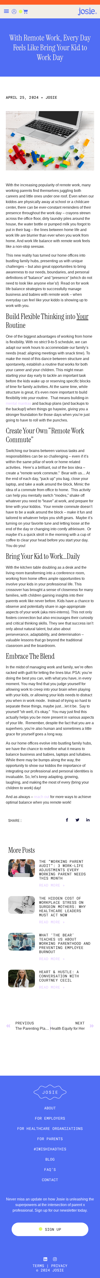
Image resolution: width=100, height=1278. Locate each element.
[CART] (23, 11)
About (50, 1107)
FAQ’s (50, 1169)
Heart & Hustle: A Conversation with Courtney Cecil (59, 975)
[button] (6, 11)
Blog (50, 1159)
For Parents (50, 1138)
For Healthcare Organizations (50, 1128)
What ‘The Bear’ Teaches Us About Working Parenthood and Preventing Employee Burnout (64, 943)
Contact (50, 1179)
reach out (41, 797)
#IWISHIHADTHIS (50, 1148)
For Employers (50, 1118)
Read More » (52, 885)
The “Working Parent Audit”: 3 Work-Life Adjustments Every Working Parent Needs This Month (62, 869)
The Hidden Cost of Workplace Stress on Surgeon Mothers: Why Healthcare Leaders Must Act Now (62, 906)
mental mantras (18, 403)
